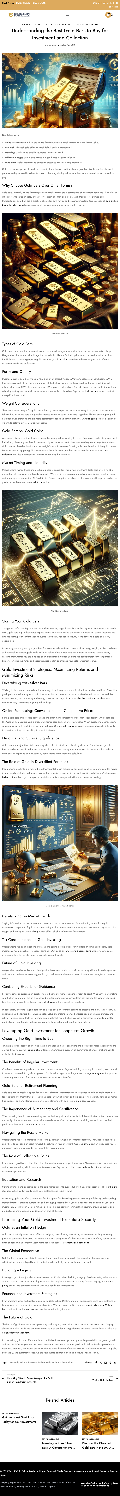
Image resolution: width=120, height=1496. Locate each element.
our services (84, 1101)
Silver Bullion (66, 1362)
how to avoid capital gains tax (80, 951)
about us (33, 1124)
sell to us (37, 482)
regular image (94, 1073)
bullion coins (8, 777)
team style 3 (84, 1143)
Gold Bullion (52, 1362)
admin (48, 45)
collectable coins (90, 1167)
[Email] (115, 1362)
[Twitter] (100, 1362)
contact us (47, 1002)
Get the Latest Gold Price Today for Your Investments (19, 1419)
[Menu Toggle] (67, 14)
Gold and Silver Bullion (58, 24)
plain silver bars (96, 1305)
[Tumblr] (110, 1362)
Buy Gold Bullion (18, 1362)
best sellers (91, 418)
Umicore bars (91, 391)
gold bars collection (62, 359)
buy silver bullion (36, 1362)
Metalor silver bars (101, 698)
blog (35, 931)
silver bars (29, 1309)
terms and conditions (78, 1242)
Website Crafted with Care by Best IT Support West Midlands (99, 1484)
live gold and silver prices (71, 726)
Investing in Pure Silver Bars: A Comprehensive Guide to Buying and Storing (57, 1450)
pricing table (34, 1050)
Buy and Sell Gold (31, 24)
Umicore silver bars (77, 698)
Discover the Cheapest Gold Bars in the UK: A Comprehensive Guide (96, 1447)
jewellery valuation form (18, 1332)
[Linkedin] (105, 1362)
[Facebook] (96, 1362)
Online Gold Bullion (87, 24)
